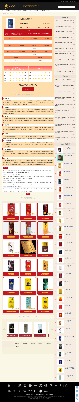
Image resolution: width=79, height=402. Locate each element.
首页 (3, 10)
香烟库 (47, 10)
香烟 (8, 342)
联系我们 (46, 394)
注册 (63, 1)
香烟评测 (36, 10)
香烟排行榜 (42, 10)
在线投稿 (71, 1)
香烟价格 (31, 10)
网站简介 (28, 394)
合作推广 (32, 394)
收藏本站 (75, 1)
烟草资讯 (8, 10)
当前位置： (4, 13)
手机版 (67, 1)
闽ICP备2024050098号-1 (34, 398)
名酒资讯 (25, 10)
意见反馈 (51, 394)
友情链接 (42, 394)
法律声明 (37, 394)
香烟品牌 (19, 10)
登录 (61, 1)
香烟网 (8, 13)
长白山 (15, 13)
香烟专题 (14, 10)
